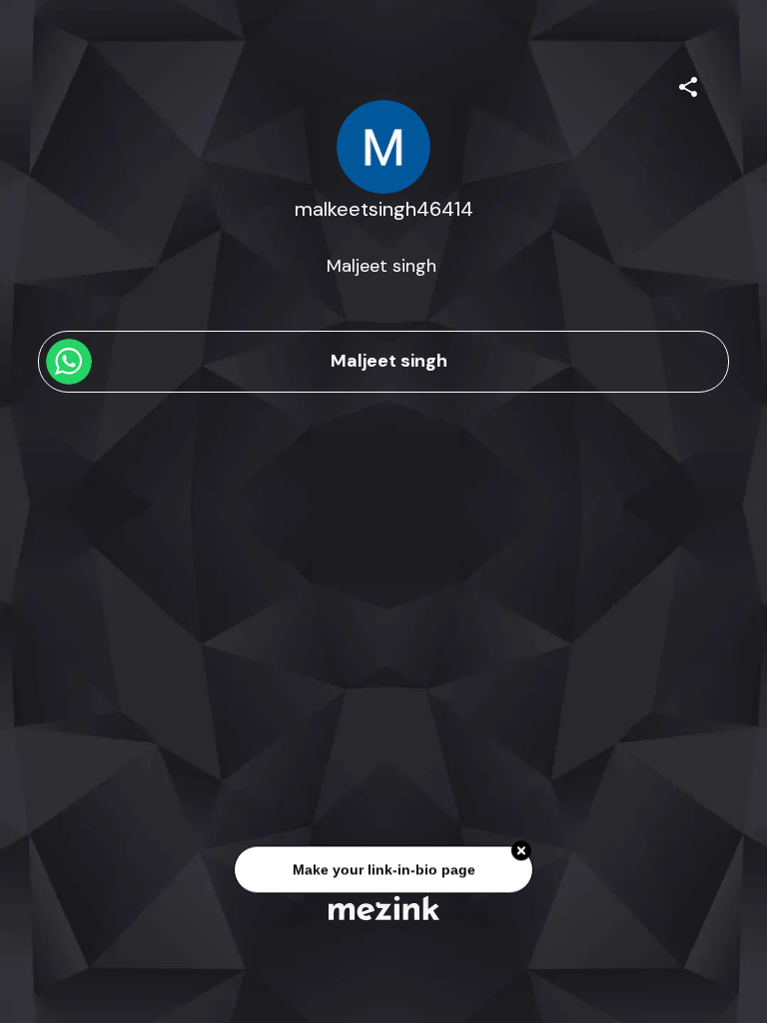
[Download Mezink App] (384, 907)
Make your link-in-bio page (383, 870)
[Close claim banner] (521, 851)
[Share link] (688, 84)
